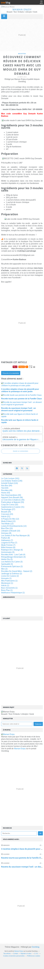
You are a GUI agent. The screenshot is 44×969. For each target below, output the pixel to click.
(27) (8, 509)
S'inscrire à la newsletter (10, 373)
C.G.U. (36, 953)
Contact (15, 953)
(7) (7, 540)
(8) (6, 533)
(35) (12, 500)
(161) (10, 478)
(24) (7, 514)
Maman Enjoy (22, 9)
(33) (12, 502)
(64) (4, 488)
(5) (7, 552)
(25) (6, 512)
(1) (6, 578)
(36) (12, 497)
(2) (12, 566)
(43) (5, 493)
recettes (22, 53)
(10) (7, 528)
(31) (12, 507)
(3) (7, 559)
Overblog (35, 947)
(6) (8, 547)
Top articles (7, 953)
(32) (9, 505)
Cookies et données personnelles (14, 956)
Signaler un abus (26, 953)
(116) (9, 483)
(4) (13, 555)
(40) (11, 495)
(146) (11, 481)
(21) (5, 516)
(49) (6, 490)
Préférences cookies (33, 956)
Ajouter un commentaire (20, 451)
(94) (6, 486)
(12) (10, 519)
